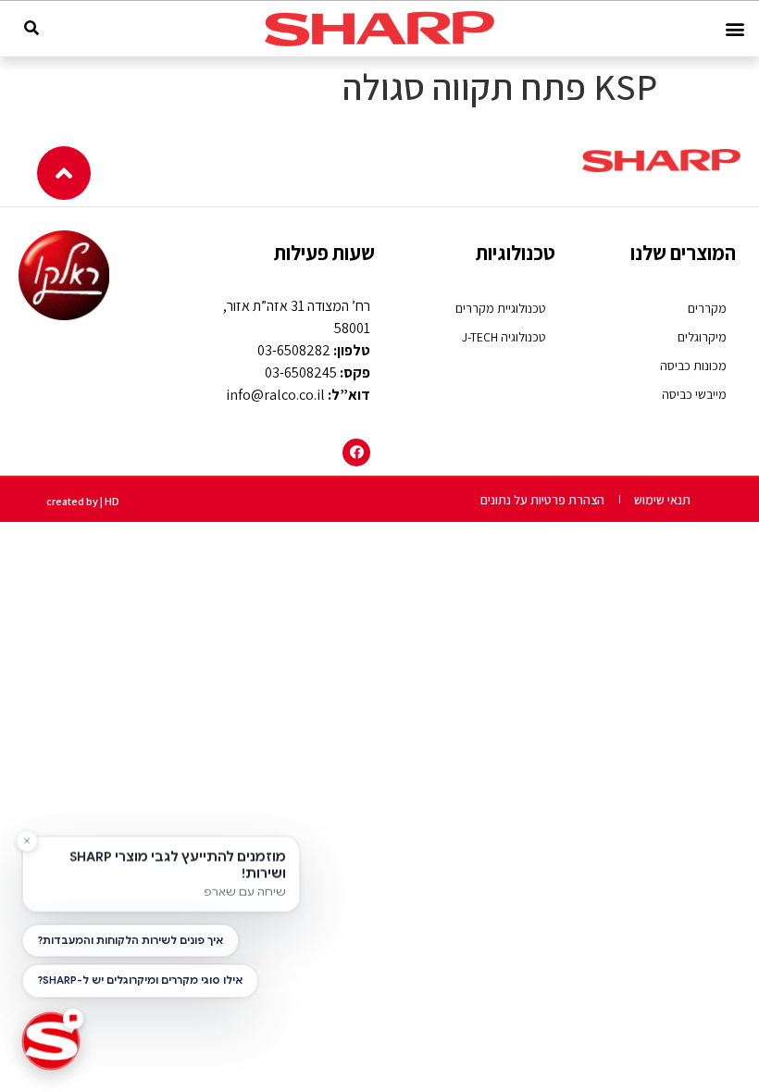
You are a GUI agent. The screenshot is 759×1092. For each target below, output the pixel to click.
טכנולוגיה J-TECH (504, 337)
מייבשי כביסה (694, 394)
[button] (734, 29)
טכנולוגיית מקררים (500, 308)
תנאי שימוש (662, 499)
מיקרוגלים (702, 337)
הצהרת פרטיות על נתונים (542, 499)
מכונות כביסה (693, 365)
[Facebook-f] (356, 452)
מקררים (707, 308)
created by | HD (82, 501)
